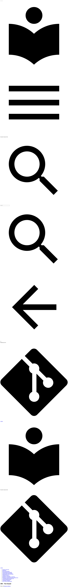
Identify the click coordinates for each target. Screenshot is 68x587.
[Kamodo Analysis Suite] (34, 68)
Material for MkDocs (7, 586)
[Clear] (0, 341)
